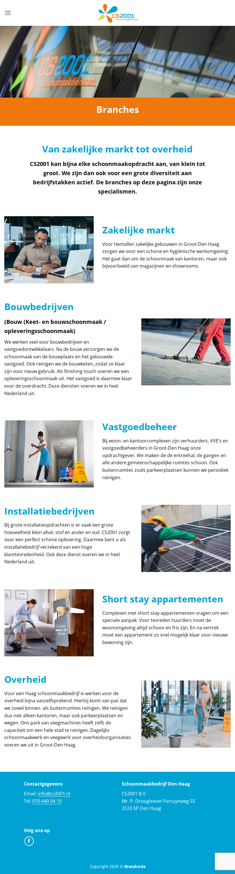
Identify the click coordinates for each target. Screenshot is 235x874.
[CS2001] (117, 13)
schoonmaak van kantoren (175, 258)
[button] (7, 13)
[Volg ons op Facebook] (29, 841)
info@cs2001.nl (54, 793)
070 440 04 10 (47, 801)
